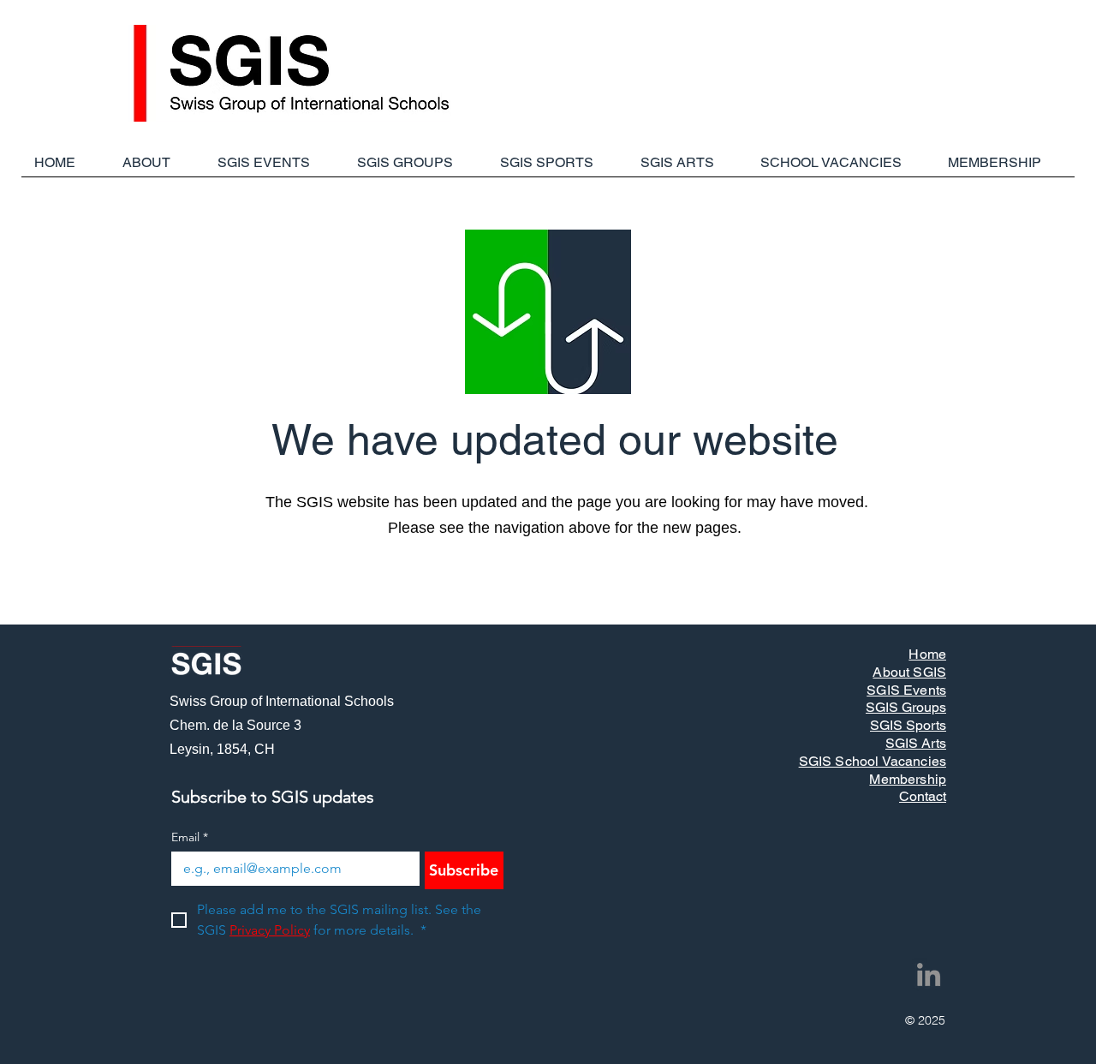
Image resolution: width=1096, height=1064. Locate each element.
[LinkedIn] (928, 974)
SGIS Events (906, 690)
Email (189, 837)
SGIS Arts (915, 743)
